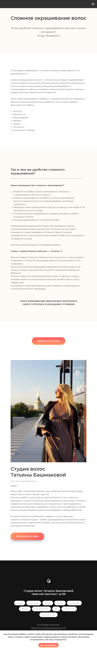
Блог (56, 609)
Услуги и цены (34, 603)
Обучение (24, 609)
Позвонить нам (69, 609)
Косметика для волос (41, 609)
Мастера (48, 603)
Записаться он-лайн (48, 615)
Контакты (60, 603)
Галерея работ (74, 603)
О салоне (20, 603)
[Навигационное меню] (93, 4)
